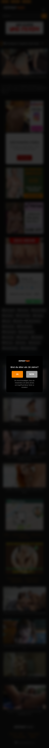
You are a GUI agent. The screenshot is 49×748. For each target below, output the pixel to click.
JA (17, 374)
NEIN (31, 374)
